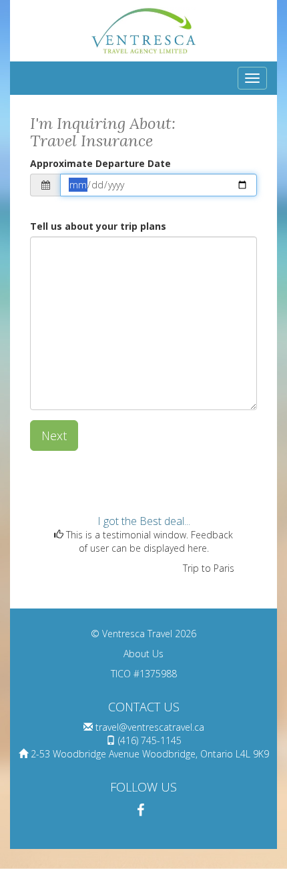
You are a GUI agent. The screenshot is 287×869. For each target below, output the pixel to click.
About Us (143, 653)
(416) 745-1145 (150, 740)
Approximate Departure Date (100, 163)
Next (54, 435)
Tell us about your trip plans (98, 226)
